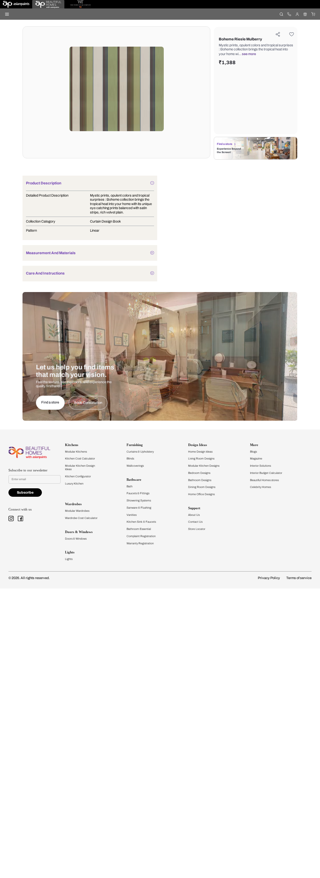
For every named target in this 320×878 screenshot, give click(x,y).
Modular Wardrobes (77, 510)
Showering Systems (139, 500)
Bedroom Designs (199, 473)
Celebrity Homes (260, 487)
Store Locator (196, 529)
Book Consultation (88, 402)
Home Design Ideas (200, 451)
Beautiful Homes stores (264, 480)
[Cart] (313, 14)
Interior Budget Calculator (266, 473)
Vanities (132, 514)
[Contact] (289, 14)
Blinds (130, 458)
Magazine (256, 458)
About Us (194, 514)
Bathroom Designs (199, 480)
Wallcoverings (135, 465)
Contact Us (195, 521)
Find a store (224, 144)
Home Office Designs (201, 494)
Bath (129, 486)
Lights (68, 559)
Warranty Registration (140, 543)
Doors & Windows (76, 538)
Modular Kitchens (76, 451)
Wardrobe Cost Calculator (81, 518)
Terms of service (299, 578)
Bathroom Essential (139, 529)
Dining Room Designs (201, 487)
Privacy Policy (269, 578)
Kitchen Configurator (78, 476)
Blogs (253, 451)
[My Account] (297, 14)
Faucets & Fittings (138, 493)
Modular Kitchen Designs (203, 465)
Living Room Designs (201, 458)
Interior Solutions (260, 465)
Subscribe (25, 492)
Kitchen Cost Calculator (80, 458)
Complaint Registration (141, 536)
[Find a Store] (305, 14)
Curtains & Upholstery (140, 451)
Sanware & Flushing (139, 507)
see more (249, 54)
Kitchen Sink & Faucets (141, 521)
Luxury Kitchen (74, 483)
